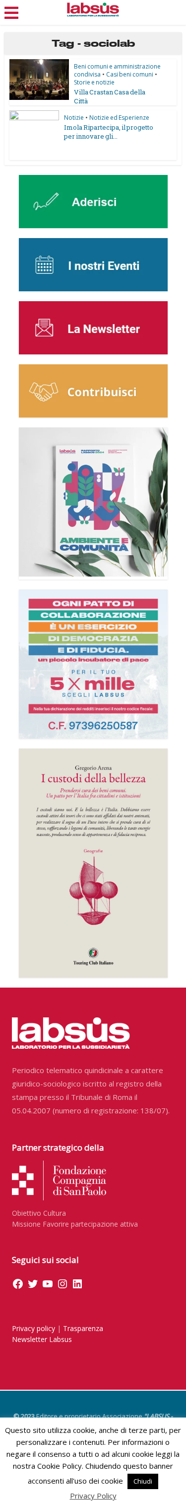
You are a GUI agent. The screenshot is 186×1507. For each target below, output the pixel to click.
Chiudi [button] (142, 1481)
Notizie (74, 117)
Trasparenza (83, 1328)
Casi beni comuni (129, 74)
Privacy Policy (93, 1496)
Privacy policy (33, 1328)
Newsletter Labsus (42, 1339)
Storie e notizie (94, 82)
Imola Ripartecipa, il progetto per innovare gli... (108, 132)
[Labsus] (93, 9)
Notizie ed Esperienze (119, 117)
